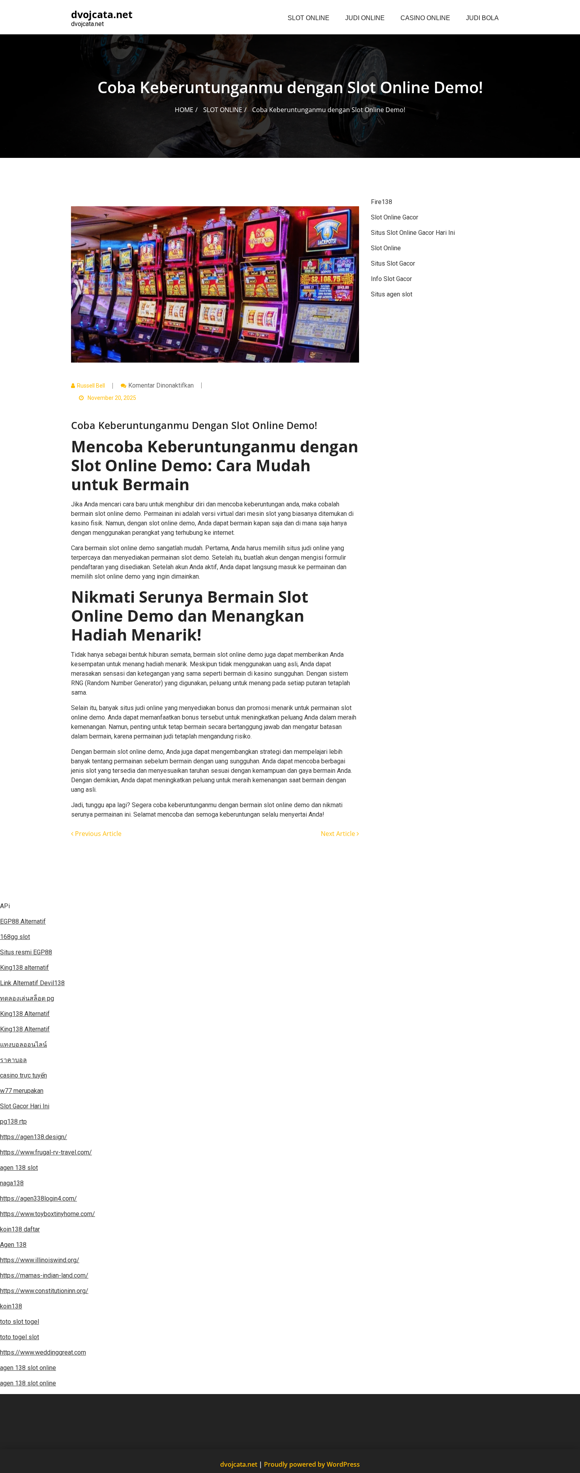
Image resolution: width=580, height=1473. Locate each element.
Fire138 (381, 202)
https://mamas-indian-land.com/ (44, 1275)
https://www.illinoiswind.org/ (39, 1260)
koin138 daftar (20, 1229)
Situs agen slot (391, 294)
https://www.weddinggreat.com (43, 1352)
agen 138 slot (19, 1167)
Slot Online (308, 18)
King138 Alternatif (25, 1014)
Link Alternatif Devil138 (32, 983)
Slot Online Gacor (394, 217)
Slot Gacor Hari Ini (24, 1106)
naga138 (12, 1183)
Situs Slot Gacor (393, 263)
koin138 (11, 1306)
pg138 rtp (13, 1121)
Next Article (339, 833)
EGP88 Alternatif (23, 921)
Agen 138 (13, 1244)
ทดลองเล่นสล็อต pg (27, 998)
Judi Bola (482, 18)
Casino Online (425, 18)
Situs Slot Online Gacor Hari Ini (413, 232)
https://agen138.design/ (33, 1137)
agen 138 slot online (28, 1368)
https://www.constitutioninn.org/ (44, 1291)
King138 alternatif (24, 967)
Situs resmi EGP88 (26, 952)
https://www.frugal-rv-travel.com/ (46, 1152)
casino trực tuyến (23, 1075)
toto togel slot (19, 1337)
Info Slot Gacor (391, 279)
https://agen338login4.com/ (38, 1198)
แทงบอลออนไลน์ (23, 1044)
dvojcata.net (242, 1464)
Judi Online (365, 18)
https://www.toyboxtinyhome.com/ (47, 1214)
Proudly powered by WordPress (312, 1464)
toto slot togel (19, 1321)
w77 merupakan (21, 1090)
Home (184, 109)
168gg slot (15, 937)
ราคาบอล (13, 1060)
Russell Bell (91, 385)
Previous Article (97, 833)
